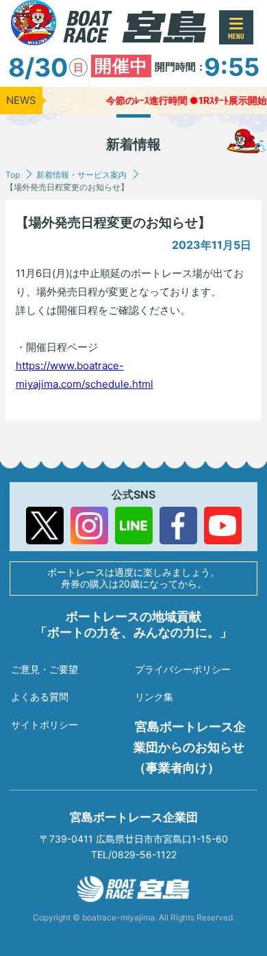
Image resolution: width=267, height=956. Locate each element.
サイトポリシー (44, 724)
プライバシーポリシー (183, 669)
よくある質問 (39, 696)
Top (12, 175)
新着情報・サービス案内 (81, 175)
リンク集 (154, 696)
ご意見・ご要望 (44, 669)
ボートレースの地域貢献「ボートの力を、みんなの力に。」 (133, 624)
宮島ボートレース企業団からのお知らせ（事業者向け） (190, 747)
